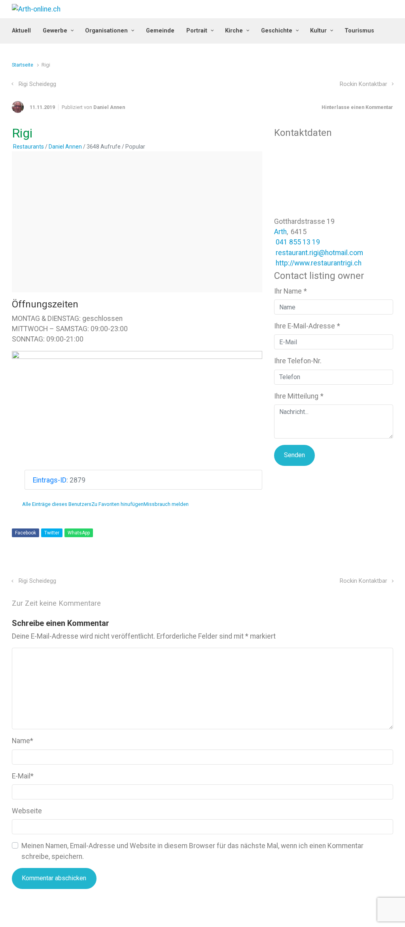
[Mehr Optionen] (389, 564)
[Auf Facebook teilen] (355, 564)
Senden (294, 455)
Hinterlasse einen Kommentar (357, 107)
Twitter (51, 533)
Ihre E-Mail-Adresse (307, 326)
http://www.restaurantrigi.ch (318, 263)
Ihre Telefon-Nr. (298, 361)
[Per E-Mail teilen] (378, 564)
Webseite (27, 811)
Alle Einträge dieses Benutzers (56, 504)
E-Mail (23, 776)
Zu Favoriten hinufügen (117, 504)
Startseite (22, 65)
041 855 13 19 (298, 242)
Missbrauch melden (166, 504)
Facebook (25, 533)
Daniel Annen (109, 107)
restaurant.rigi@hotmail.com (319, 253)
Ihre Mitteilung (299, 396)
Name (22, 741)
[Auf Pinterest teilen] (367, 564)
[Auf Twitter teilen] (344, 564)
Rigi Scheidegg (37, 84)
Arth (280, 232)
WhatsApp (79, 533)
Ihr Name (290, 291)
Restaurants (28, 146)
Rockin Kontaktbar (363, 84)
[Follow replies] (112, 603)
